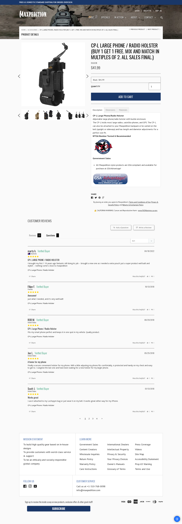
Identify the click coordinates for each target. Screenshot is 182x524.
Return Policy (86, 459)
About (134, 17)
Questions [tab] (50, 235)
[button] (148, 276)
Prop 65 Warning (143, 464)
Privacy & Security (116, 454)
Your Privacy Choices (117, 459)
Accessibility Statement (147, 459)
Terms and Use (142, 469)
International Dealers (118, 444)
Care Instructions (88, 469)
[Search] (161, 18)
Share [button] (33, 276)
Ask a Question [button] (122, 227)
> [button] (102, 418)
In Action (119, 17)
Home (23, 30)
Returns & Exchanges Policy (133, 205)
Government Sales (89, 444)
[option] (53, 74)
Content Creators (88, 449)
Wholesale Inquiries (90, 454)
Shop (91, 17)
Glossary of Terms (116, 469)
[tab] (97, 110)
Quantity (95, 86)
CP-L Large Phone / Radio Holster (41, 270)
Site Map (139, 454)
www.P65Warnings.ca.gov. (147, 210)
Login (137, 11)
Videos (138, 449)
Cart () (158, 11)
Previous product (137, 29)
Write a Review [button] (145, 227)
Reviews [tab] (32, 235)
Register (147, 11)
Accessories (32, 30)
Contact (149, 17)
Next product (153, 29)
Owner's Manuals (116, 464)
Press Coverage (143, 444)
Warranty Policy (87, 464)
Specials (105, 17)
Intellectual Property (118, 449)
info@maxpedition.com (88, 490)
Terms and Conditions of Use (140, 202)
